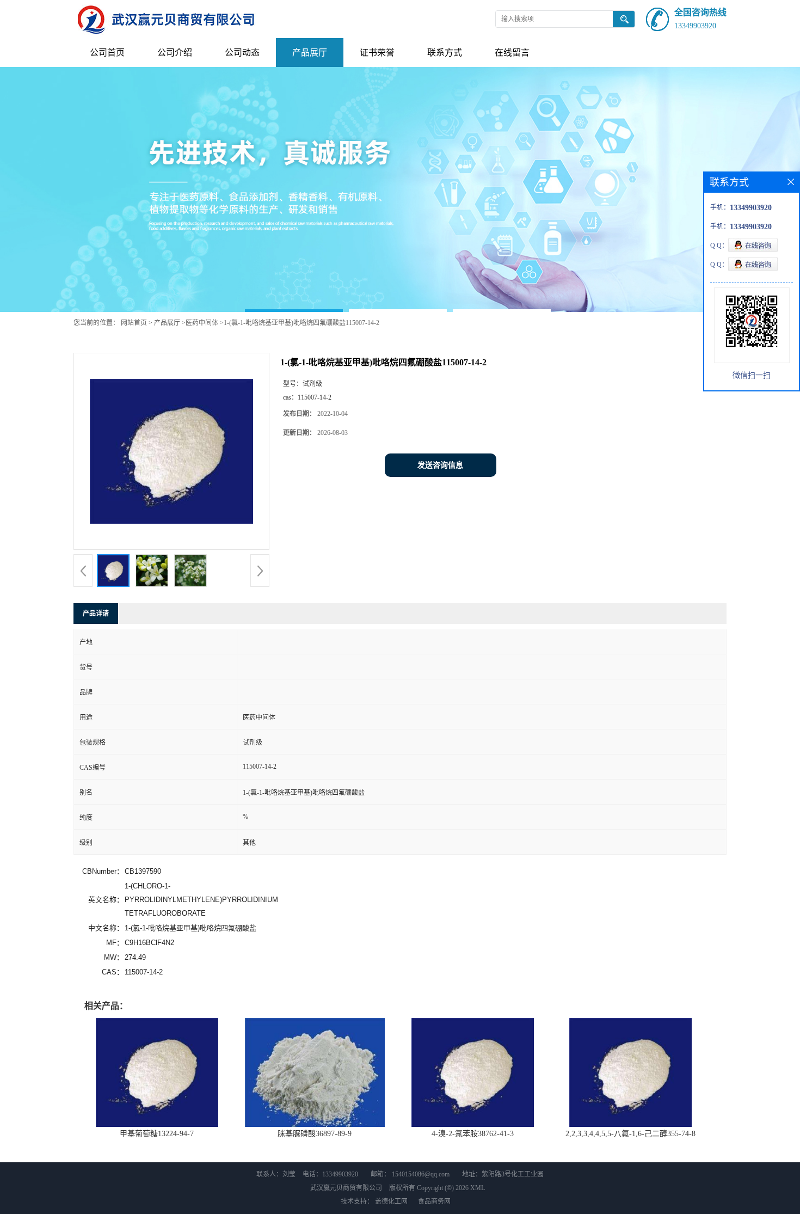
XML (477, 1188)
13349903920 (695, 26)
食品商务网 (434, 1201)
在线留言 (512, 52)
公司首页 (107, 52)
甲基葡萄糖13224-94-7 (157, 1134)
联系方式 (444, 52)
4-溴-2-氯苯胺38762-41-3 (473, 1134)
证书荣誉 (377, 52)
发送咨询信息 (440, 465)
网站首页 (134, 323)
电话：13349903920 (330, 1174)
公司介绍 (174, 52)
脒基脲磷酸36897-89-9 (315, 1134)
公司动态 (242, 52)
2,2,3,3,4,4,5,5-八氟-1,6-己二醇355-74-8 (630, 1134)
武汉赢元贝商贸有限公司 (346, 1188)
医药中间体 (202, 323)
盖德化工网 (391, 1201)
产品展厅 (309, 52)
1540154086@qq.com (421, 1174)
